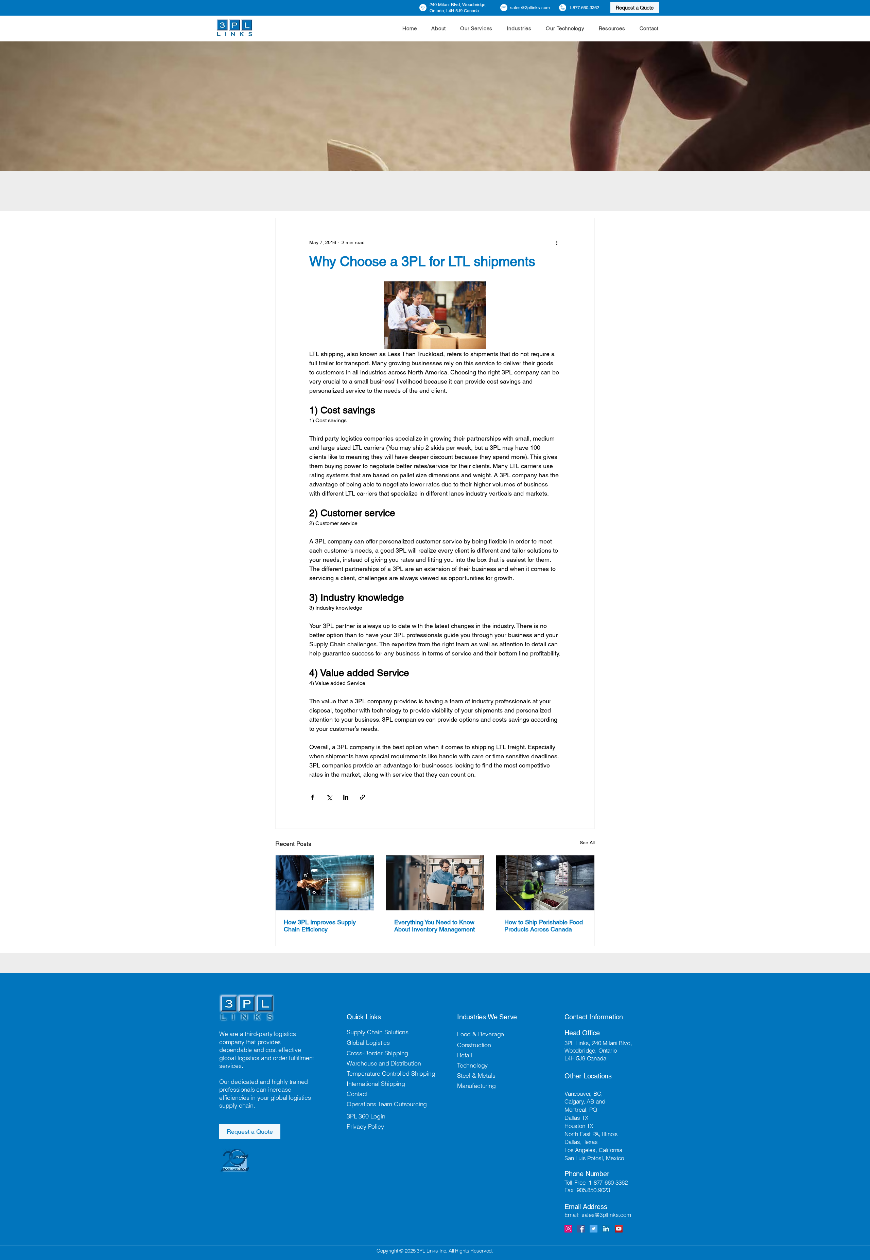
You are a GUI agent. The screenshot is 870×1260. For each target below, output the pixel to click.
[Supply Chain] (325, 882)
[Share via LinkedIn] (346, 797)
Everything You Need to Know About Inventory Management (434, 926)
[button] (476, 28)
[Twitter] (593, 1229)
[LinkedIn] (606, 1229)
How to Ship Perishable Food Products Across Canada (543, 926)
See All (587, 842)
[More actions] (557, 243)
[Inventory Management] (435, 882)
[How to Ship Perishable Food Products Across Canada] (545, 882)
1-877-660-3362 (608, 1182)
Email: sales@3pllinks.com (597, 1214)
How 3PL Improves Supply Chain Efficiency (320, 926)
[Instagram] (568, 1229)
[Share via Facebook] (312, 797)
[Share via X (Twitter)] (329, 797)
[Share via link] (362, 797)
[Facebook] (581, 1229)
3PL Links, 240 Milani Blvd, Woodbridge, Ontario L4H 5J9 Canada (598, 1050)
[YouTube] (619, 1229)
